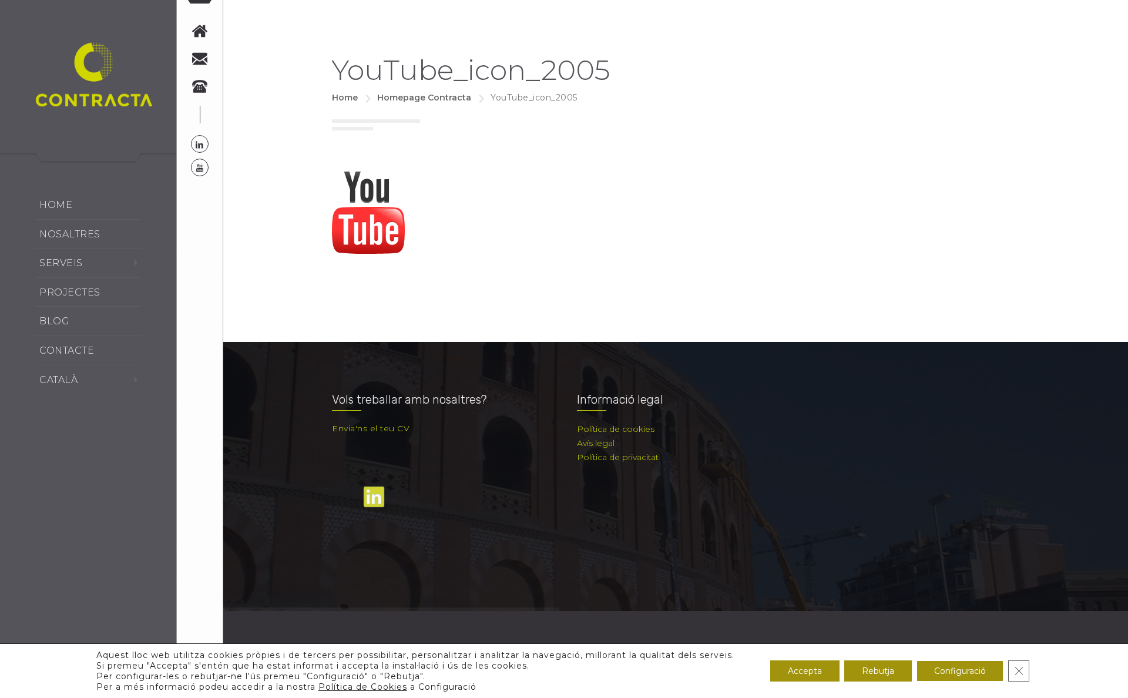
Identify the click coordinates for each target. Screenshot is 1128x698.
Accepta (805, 671)
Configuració (960, 671)
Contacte (66, 350)
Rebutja (878, 671)
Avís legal (596, 443)
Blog (54, 321)
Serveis (61, 263)
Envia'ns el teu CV (370, 428)
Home (55, 204)
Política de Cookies (362, 687)
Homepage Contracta (424, 97)
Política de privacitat (618, 457)
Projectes (69, 292)
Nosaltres (69, 234)
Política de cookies (615, 429)
